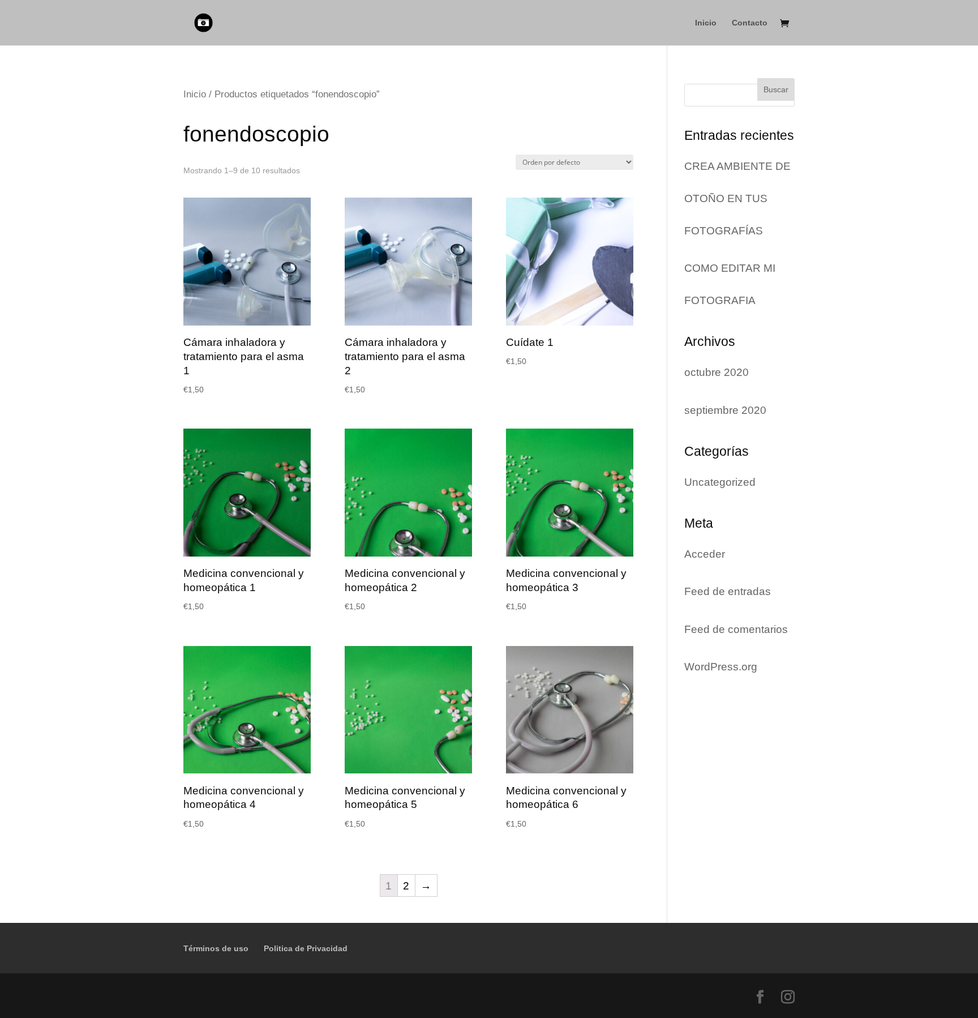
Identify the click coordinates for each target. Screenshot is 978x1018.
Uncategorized (720, 482)
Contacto (749, 23)
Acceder (704, 554)
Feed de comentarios (736, 629)
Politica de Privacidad (306, 948)
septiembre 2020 (725, 410)
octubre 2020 (716, 372)
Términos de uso (215, 948)
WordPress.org (720, 667)
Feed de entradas (727, 591)
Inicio (706, 23)
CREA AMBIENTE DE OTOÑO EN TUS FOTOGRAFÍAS (737, 198)
